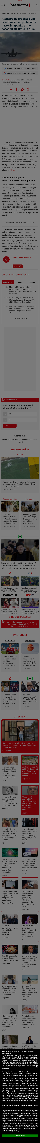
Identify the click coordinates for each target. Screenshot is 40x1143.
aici (30, 1088)
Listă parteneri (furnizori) (10, 1131)
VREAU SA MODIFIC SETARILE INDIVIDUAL (20, 1140)
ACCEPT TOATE (20, 1135)
